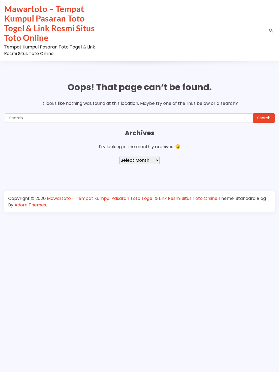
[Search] (271, 30)
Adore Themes (30, 205)
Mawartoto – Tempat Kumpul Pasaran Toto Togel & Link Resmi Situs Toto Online (49, 23)
